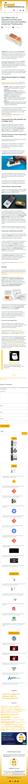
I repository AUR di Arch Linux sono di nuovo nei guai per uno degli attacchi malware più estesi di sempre (13, 683)
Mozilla (22, 719)
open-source (8, 722)
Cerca (2, 431)
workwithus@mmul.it (16, 774)
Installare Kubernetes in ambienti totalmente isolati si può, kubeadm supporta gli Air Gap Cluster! (12, 536)
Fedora (9, 711)
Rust (2, 726)
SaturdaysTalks (9, 726)
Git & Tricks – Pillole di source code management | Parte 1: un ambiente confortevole (13, 546)
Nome (1, 405)
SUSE (8, 727)
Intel (13, 712)
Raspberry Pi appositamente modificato (15, 343)
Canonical (4, 707)
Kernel (5, 714)
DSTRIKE (21, 333)
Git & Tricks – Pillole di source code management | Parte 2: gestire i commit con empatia (12, 526)
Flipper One (9, 332)
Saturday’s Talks (14, 573)
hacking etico (13, 377)
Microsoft (6, 719)
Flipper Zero (7, 377)
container (4, 709)
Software (3, 727)
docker (3, 711)
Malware (17, 717)
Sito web (2, 418)
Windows (21, 729)
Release (17, 724)
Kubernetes (14, 714)
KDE (17, 712)
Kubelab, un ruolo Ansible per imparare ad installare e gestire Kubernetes (13, 506)
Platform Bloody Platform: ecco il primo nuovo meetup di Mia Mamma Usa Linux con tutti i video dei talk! (13, 566)
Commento (2, 391)
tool (5, 379)
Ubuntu (5, 729)
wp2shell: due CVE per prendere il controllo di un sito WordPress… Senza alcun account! (11, 644)
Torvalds (21, 727)
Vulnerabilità (14, 729)
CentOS (11, 707)
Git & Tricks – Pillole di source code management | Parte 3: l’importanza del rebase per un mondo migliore (12, 496)
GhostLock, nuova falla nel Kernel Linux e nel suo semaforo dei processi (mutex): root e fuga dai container (13, 664)
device (1, 377)
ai (2, 706)
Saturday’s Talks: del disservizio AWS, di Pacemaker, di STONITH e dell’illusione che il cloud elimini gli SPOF (13, 584)
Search (24, 433)
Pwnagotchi (17, 330)
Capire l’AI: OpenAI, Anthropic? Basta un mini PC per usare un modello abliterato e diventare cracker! (13, 477)
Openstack (19, 722)
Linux (5, 717)
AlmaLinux (7, 706)
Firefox (14, 711)
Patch (2, 724)
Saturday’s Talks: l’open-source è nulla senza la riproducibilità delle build (13, 604)
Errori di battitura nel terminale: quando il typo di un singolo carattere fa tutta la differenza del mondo (13, 556)
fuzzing (11, 130)
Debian (18, 709)
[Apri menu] (4, 10)
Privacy (23, 774)
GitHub (14, 438)
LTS (12, 717)
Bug (18, 706)
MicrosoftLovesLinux (15, 719)
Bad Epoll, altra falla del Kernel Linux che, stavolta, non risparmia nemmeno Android (14, 654)
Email (1, 412)
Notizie (14, 374)
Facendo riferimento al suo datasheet (10, 82)
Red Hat (9, 724)
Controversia (10, 709)
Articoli (14, 466)
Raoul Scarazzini (6, 756)
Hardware (20, 377)
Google (4, 712)
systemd (14, 727)
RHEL (22, 724)
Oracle (25, 722)
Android (13, 706)
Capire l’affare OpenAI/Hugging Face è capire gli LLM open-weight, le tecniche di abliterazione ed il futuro (13, 487)
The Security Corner (14, 633)
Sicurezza (18, 726)
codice (21, 707)
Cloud (16, 707)
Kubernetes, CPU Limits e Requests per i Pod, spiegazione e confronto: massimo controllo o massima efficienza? (13, 516)
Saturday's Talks (9, 696)
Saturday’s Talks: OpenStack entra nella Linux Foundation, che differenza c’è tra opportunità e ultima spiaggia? (13, 614)
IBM (9, 712)
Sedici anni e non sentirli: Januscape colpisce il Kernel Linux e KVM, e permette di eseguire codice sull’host (13, 673)
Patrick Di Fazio (14, 363)
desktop (24, 709)
